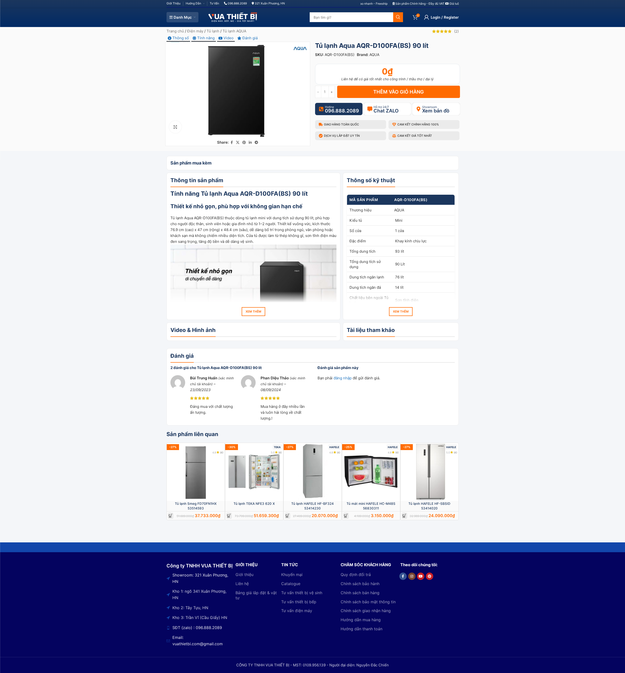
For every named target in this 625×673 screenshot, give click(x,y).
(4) (221, 452)
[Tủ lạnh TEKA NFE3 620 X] (254, 472)
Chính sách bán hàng (360, 592)
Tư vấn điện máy (296, 610)
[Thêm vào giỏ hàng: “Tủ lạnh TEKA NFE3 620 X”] (229, 516)
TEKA (277, 447)
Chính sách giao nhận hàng (366, 610)
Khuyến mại (292, 574)
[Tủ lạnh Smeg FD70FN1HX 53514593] (196, 472)
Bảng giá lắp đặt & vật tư (256, 595)
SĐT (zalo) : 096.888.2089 (197, 627)
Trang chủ (175, 31)
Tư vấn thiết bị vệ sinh (301, 592)
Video (228, 38)
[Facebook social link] (232, 142)
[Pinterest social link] (244, 142)
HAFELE (334, 447)
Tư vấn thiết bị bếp (298, 601)
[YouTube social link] (420, 576)
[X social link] (238, 142)
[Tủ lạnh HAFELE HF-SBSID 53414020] (429, 472)
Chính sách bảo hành (360, 583)
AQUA (374, 54)
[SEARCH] (398, 17)
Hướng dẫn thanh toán (361, 628)
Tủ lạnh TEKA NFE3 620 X (254, 504)
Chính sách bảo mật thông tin (368, 601)
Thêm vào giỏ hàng (398, 92)
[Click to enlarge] (175, 127)
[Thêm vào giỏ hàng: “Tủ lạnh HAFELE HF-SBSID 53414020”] (404, 516)
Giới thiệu (244, 574)
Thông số (180, 38)
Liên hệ (242, 583)
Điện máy (195, 31)
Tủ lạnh (213, 31)
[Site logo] (232, 16)
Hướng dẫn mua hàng (361, 619)
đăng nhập (342, 378)
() (456, 31)
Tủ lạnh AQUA (234, 31)
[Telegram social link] (256, 142)
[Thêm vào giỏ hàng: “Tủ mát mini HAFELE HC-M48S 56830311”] (346, 516)
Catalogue (290, 583)
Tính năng (205, 38)
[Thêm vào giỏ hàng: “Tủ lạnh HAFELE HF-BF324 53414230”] (287, 516)
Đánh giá (249, 38)
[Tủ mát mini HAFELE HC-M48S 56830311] (371, 472)
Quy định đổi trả (356, 574)
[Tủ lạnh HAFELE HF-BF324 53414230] (313, 472)
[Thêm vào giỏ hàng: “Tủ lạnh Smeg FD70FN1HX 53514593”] (170, 516)
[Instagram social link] (412, 576)
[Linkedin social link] (250, 142)
